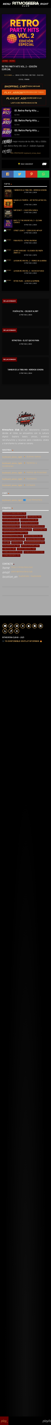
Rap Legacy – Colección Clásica (26, 210)
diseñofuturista (30, 523)
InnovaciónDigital (33, 536)
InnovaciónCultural (12, 536)
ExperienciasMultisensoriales (17, 530)
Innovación (40, 530)
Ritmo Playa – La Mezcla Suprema (26, 281)
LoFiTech (17, 542)
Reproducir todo (24, 92)
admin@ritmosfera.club (21, 571)
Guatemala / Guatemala (30, 576)
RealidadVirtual (11, 546)
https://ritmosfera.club (22, 567)
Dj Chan (8, 75)
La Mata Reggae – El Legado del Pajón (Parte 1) (28, 252)
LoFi (6, 542)
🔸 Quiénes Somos (32, 456)
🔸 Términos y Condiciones (19, 465)
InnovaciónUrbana (35, 539)
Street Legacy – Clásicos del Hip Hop (28, 230)
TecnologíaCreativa (33, 552)
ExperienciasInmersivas (33, 526)
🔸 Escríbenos (30, 478)
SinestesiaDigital (26, 549)
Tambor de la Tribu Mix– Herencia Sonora (30, 190)
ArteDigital (34, 517)
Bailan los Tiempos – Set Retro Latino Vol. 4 (30, 201)
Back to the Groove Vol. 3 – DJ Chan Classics (28, 221)
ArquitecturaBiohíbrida (14, 514)
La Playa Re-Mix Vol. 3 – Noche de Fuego (29, 271)
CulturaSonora (11, 523)
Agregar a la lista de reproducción (24, 100)
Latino (5, 61)
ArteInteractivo (10, 520)
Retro (12, 61)
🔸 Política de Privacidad (35, 472)
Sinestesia (9, 549)
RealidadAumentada (34, 542)
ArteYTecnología (29, 520)
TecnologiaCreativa (12, 552)
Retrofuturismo (30, 546)
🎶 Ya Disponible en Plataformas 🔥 (22, 641)
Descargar (22, 86)
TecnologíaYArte (11, 555)
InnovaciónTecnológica (13, 539)
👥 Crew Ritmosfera (32, 500)
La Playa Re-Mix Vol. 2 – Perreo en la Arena (30, 261)
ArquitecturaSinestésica (14, 517)
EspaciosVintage (11, 526)
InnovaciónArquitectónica (15, 533)
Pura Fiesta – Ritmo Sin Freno (25, 240)
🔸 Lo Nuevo (29, 485)
